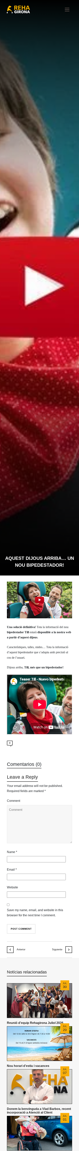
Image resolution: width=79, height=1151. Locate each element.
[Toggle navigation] (67, 9)
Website (12, 887)
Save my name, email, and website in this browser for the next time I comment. (35, 912)
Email (12, 869)
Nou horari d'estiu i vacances (28, 1065)
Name (12, 852)
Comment (13, 800)
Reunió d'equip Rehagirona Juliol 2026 (35, 1022)
